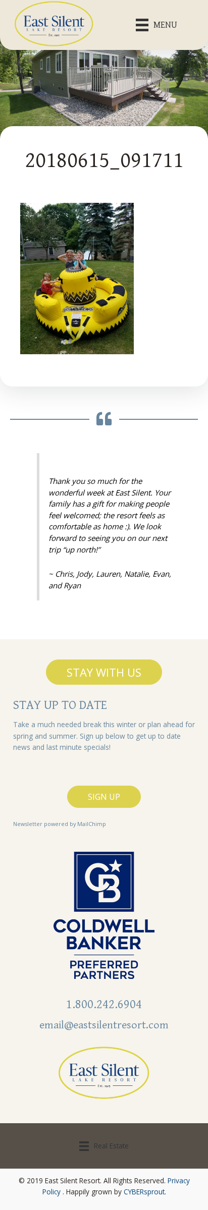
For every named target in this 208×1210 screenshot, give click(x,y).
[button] (104, 672)
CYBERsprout (144, 1191)
